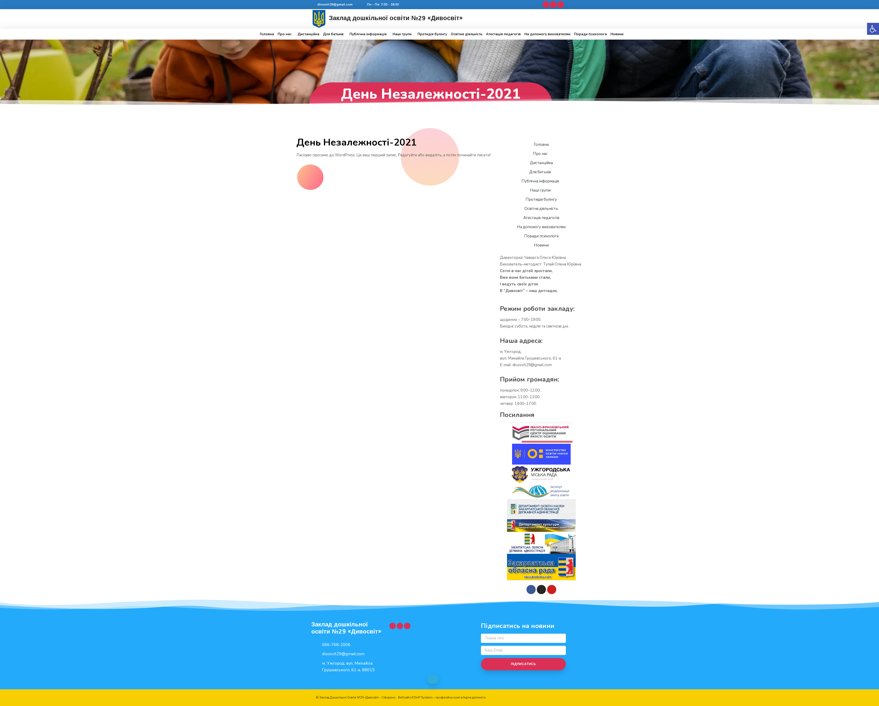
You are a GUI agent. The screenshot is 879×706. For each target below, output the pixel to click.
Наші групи (402, 34)
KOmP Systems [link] (422, 697)
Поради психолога (590, 34)
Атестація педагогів (503, 34)
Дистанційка (308, 34)
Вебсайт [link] (404, 697)
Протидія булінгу (432, 34)
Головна (267, 34)
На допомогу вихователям (547, 34)
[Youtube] (553, 4)
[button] (873, 29)
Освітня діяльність (466, 34)
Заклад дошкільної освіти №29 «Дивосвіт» (396, 18)
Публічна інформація (368, 34)
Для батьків (333, 34)
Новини (617, 34)
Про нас (285, 34)
